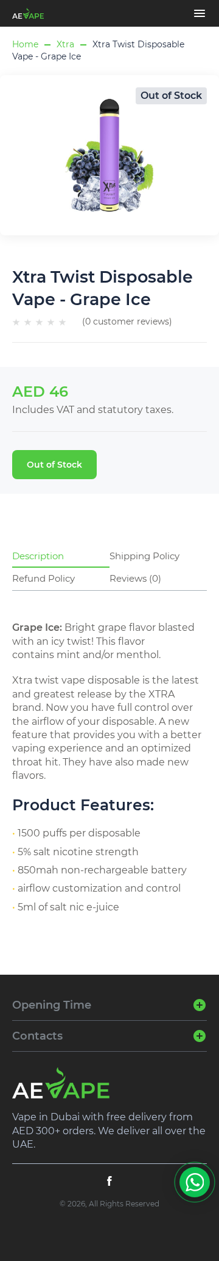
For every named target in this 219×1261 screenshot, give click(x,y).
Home (25, 44)
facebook (109, 1181)
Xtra (65, 44)
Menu (199, 13)
